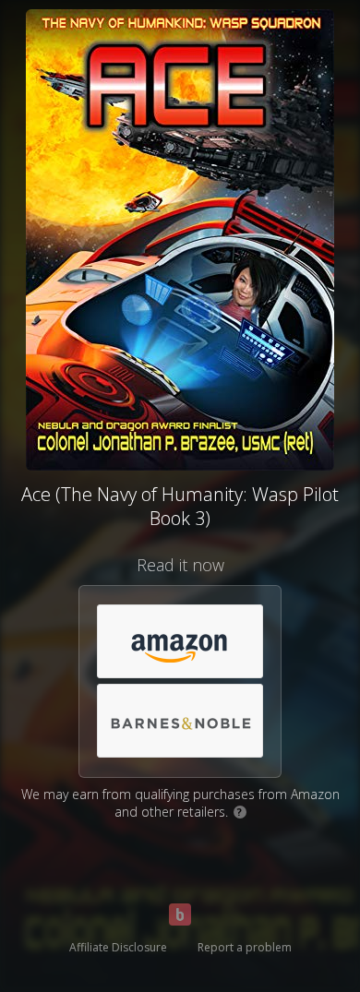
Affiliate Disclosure (118, 947)
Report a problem (245, 947)
